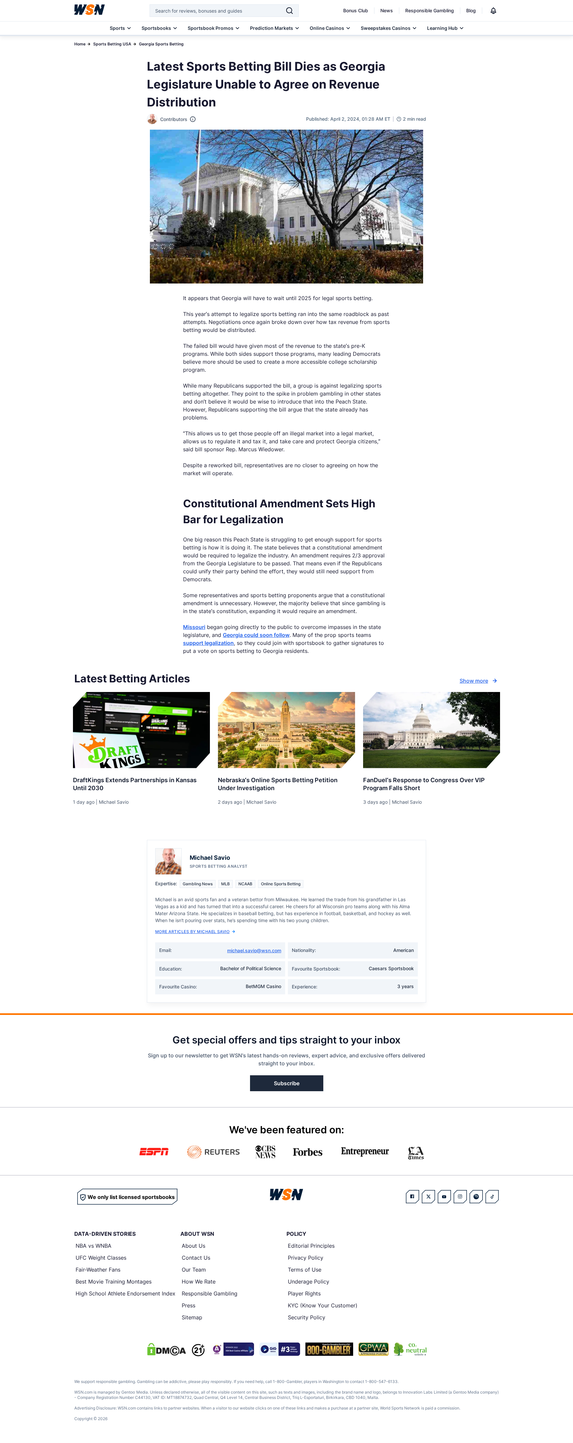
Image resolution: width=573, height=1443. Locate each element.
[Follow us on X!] (428, 1196)
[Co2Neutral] (410, 1349)
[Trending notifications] (493, 10)
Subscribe (286, 1083)
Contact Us (196, 1257)
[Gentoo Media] (279, 1349)
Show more (474, 680)
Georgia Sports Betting (161, 43)
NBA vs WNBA (93, 1245)
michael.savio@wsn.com (254, 950)
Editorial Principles (311, 1245)
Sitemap (192, 1317)
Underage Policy (308, 1281)
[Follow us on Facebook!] (412, 1196)
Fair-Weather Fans (98, 1269)
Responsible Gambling (429, 10)
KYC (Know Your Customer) (322, 1305)
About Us (193, 1245)
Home (80, 43)
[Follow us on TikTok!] (492, 1196)
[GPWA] (373, 1349)
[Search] (289, 11)
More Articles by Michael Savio (192, 931)
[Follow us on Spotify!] (476, 1196)
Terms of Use (304, 1269)
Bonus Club (355, 10)
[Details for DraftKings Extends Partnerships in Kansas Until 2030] (141, 730)
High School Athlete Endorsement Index (125, 1293)
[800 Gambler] (329, 1349)
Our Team (194, 1269)
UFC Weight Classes (101, 1257)
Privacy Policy (305, 1257)
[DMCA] (166, 1349)
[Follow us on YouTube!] (444, 1196)
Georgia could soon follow (256, 635)
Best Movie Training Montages (114, 1281)
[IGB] (232, 1349)
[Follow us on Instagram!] (460, 1196)
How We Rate (199, 1281)
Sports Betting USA (112, 43)
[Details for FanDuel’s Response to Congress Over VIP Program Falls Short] (431, 730)
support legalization (208, 643)
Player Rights (304, 1293)
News (386, 10)
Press (188, 1305)
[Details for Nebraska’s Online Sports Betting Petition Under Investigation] (286, 730)
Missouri (194, 627)
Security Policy (306, 1317)
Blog (471, 10)
